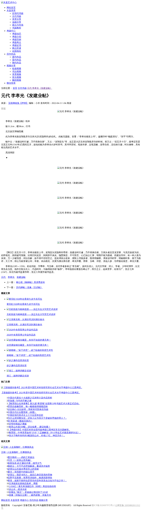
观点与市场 (17, 25)
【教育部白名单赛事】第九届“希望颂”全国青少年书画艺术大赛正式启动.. (44, 403)
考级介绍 (16, 36)
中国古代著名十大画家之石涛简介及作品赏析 (30, 398)
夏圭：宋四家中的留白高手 (21, 472)
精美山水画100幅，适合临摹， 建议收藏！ (29, 427)
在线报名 (16, 51)
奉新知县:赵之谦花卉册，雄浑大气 (25, 463)
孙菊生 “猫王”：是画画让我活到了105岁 (28, 492)
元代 (3, 277)
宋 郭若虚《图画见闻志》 (20, 421)
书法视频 (16, 71)
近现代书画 (17, 13)
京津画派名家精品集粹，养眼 (23, 483)
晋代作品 (16, 60)
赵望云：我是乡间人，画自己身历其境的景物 (30, 475)
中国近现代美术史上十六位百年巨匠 (25, 415)
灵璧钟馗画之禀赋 (18, 424)
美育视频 (16, 74)
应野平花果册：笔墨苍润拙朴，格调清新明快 (30, 477)
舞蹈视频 (16, 80)
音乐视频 (16, 77)
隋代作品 (16, 63)
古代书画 (16, 16)
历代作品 (33, 500)
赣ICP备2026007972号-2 (103, 505)
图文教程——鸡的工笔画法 (21, 457)
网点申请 (16, 48)
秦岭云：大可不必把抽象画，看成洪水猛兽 (29, 466)
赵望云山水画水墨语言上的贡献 (23, 469)
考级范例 (16, 39)
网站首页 (5, 500)
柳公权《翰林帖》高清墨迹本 (30, 282)
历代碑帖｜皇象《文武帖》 (29, 287)
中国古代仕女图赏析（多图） (22, 412)
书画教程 (16, 28)
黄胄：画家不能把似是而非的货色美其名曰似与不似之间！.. (37, 480)
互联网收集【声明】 (18, 103)
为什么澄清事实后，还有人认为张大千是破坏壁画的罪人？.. (37, 418)
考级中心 (24, 500)
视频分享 (43, 500)
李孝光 (11, 277)
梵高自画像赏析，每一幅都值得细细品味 (28, 406)
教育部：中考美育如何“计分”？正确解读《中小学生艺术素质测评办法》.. (45, 432)
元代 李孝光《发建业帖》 (39, 88)
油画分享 (16, 22)
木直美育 (15, 500)
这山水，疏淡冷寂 (18, 489)
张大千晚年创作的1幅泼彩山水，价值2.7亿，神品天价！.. (37, 435)
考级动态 (16, 33)
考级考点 (16, 42)
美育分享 (16, 19)
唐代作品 (16, 57)
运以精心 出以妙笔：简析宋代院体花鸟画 (28, 409)
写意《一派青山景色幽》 (20, 460)
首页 (15, 88)
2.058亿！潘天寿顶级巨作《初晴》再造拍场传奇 (32, 486)
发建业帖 (21, 277)
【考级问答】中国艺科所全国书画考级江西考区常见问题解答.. (39, 429)
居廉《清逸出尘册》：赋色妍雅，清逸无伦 (30, 495)
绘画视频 (16, 68)
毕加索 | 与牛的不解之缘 (19, 400)
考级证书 (16, 45)
